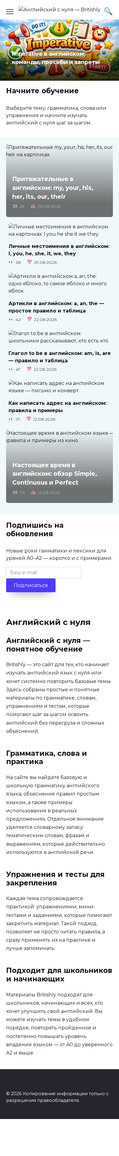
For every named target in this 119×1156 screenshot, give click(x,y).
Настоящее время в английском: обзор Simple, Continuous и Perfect (54, 473)
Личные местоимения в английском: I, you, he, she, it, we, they (59, 250)
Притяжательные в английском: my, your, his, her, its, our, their (52, 187)
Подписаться (31, 585)
